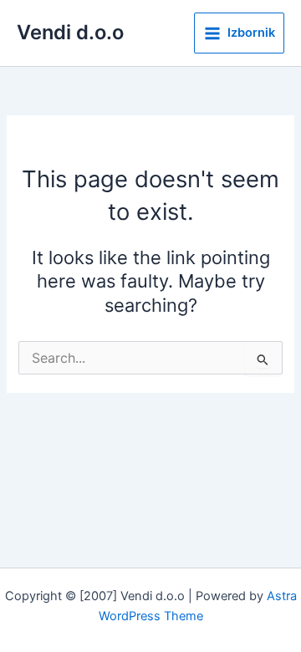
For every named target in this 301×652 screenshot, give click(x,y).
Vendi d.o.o (70, 32)
